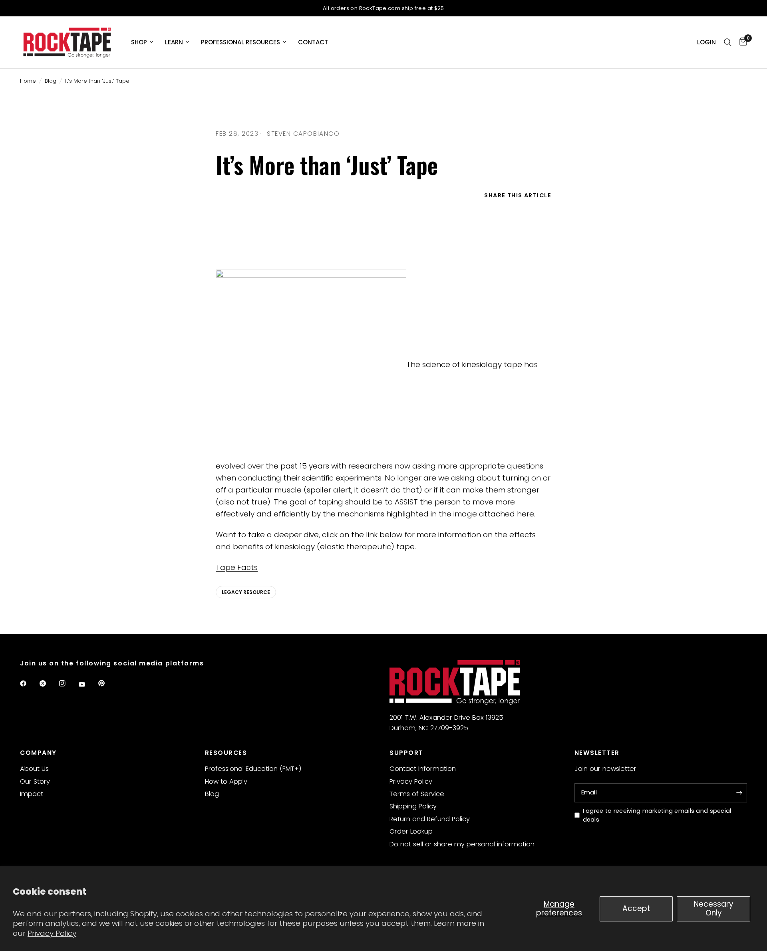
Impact (31, 793)
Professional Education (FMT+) (253, 768)
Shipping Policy (413, 806)
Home (28, 81)
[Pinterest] (107, 683)
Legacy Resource (246, 592)
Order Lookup (411, 831)
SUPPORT (406, 753)
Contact (313, 42)
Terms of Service (416, 793)
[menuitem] (142, 42)
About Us (34, 768)
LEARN (174, 42)
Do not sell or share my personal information (462, 844)
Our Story (35, 781)
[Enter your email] (739, 792)
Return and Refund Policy (429, 819)
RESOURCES (226, 753)
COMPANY (38, 753)
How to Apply (226, 781)
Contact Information (422, 768)
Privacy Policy (52, 933)
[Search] (727, 42)
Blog (50, 81)
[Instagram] (68, 683)
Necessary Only (713, 908)
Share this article (517, 195)
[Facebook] (29, 683)
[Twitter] (48, 683)
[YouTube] (87, 684)
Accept (636, 908)
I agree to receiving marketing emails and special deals (657, 815)
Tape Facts (237, 567)
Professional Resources (240, 42)
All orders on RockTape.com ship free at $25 (383, 8)
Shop (139, 42)
